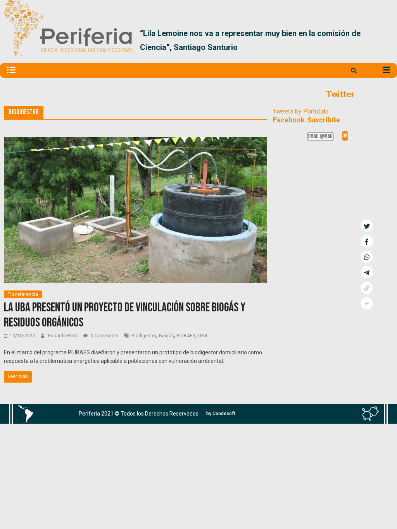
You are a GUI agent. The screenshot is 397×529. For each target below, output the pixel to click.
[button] (384, 40)
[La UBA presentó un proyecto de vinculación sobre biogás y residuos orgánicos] (135, 142)
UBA (202, 335)
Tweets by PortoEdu (300, 111)
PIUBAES (186, 335)
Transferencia (23, 294)
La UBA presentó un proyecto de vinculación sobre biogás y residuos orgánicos (124, 315)
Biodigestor (143, 335)
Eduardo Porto (63, 335)
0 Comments (104, 335)
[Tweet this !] (367, 226)
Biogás (166, 335)
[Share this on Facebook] (367, 241)
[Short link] (367, 288)
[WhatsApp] (367, 257)
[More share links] (367, 303)
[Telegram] (367, 272)
